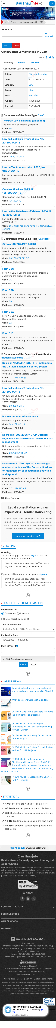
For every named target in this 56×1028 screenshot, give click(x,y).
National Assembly (38, 74)
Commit (29, 979)
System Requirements (43, 979)
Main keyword (8, 646)
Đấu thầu (33, 95)
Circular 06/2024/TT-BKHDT (19, 244)
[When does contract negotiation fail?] (5, 703)
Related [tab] (21, 62)
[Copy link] (53, 58)
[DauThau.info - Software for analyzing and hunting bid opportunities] (27, 3)
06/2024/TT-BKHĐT (19, 258)
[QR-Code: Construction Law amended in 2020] (15, 1014)
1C (10, 344)
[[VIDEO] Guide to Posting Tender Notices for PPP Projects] (5, 738)
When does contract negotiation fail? (30, 700)
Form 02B (8, 290)
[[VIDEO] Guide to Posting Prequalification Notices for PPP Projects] (5, 750)
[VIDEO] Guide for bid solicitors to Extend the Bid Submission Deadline (32, 713)
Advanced (49, 36)
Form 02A (8, 311)
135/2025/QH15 (17, 200)
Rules (13, 979)
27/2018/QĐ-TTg (17, 377)
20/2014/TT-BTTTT (31, 974)
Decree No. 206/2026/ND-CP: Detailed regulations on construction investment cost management (28, 438)
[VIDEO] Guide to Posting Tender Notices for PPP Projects (32, 737)
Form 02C (8, 268)
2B (10, 301)
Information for (9, 609)
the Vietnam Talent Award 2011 (26, 969)
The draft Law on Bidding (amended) (23, 120)
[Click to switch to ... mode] (20, 1014)
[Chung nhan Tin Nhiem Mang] (28, 885)
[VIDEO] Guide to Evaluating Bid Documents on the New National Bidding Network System (32, 726)
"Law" (41, 115)
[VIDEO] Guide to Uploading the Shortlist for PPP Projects (32, 778)
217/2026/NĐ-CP (17, 488)
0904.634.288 (23, 954)
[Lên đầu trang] (40, 1014)
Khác (31, 90)
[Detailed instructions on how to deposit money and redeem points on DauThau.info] (5, 691)
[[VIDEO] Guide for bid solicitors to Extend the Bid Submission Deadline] (5, 715)
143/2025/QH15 (17, 424)
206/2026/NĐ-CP (18, 453)
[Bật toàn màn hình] (35, 1014)
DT (10, 128)
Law (31, 85)
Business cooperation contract (20, 416)
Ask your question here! (28, 536)
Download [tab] (35, 62)
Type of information (11, 624)
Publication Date (9, 635)
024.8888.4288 (38, 954)
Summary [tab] (8, 62)
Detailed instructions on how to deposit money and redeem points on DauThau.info (33, 689)
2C (10, 279)
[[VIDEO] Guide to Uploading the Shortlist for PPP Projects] (5, 780)
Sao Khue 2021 (18, 848)
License (20, 979)
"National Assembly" (12, 357)
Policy (6, 979)
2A (10, 322)
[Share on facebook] (46, 58)
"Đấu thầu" (43, 238)
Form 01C (8, 333)
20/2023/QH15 (16, 156)
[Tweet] (50, 58)
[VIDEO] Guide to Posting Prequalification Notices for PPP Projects (32, 749)
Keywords (7, 29)
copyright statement (27, 994)
